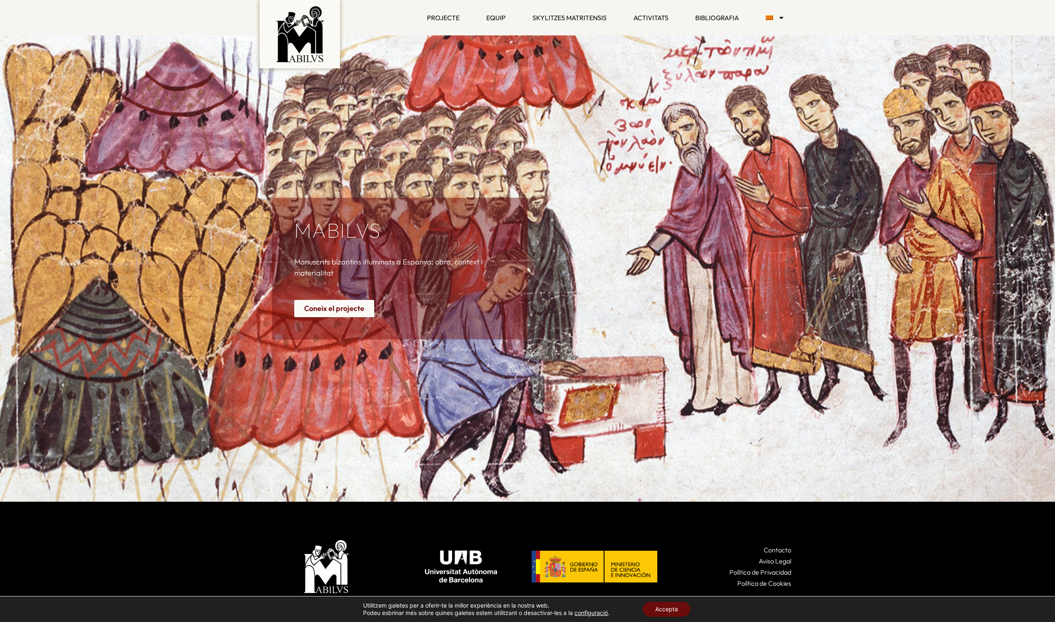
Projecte (443, 18)
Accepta (666, 609)
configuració (591, 612)
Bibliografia (717, 18)
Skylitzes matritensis (569, 18)
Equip (496, 18)
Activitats (650, 18)
